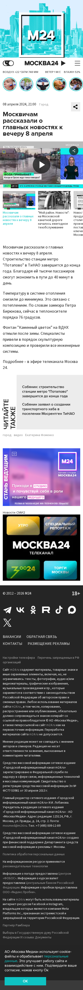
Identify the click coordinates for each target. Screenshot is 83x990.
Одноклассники (33, 609)
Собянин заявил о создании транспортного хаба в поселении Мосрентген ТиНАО (48, 409)
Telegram (7, 609)
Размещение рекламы (49, 643)
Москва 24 (41, 63)
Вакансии (12, 636)
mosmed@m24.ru (15, 825)
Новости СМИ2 (14, 512)
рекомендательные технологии (25, 866)
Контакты (12, 643)
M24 (28, 593)
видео (18, 435)
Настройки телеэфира (19, 657)
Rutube (46, 609)
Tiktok (59, 609)
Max (72, 609)
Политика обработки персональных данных (34, 854)
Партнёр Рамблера (16, 925)
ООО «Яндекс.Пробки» (19, 892)
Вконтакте (20, 609)
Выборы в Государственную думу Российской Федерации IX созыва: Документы (36, 935)
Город (43, 104)
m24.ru (14, 669)
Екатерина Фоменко (39, 435)
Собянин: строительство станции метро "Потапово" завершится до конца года (45, 391)
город (7, 435)
